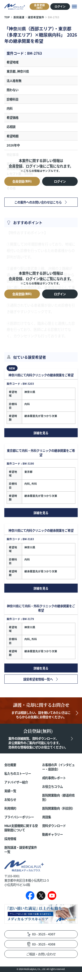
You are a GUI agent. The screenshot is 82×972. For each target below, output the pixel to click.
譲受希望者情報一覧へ (38, 679)
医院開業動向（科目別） (58, 808)
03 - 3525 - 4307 (43, 934)
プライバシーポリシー (19, 817)
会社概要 (10, 765)
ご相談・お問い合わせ (41, 954)
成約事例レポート (54, 778)
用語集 (46, 817)
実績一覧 (10, 791)
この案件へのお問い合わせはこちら (38, 202)
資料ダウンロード (54, 825)
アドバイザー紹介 (16, 782)
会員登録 (39, 6)
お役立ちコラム (52, 786)
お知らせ (10, 799)
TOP (7, 17)
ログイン (60, 6)
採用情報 (10, 839)
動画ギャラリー (52, 834)
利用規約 (10, 808)
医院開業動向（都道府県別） (58, 797)
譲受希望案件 (36, 17)
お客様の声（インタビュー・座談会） (58, 767)
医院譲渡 (18, 17)
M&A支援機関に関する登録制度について (21, 827)
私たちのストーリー (17, 773)
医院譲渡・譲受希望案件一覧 (20, 849)
